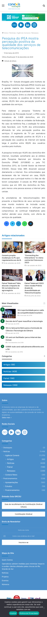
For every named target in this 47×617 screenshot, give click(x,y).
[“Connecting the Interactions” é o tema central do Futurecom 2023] (35, 247)
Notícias (12, 33)
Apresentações (11, 482)
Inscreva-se (23, 542)
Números (5, 584)
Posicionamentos (10, 478)
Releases (34, 33)
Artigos (10, 459)
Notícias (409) (10, 371)
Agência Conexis (23, 33)
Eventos (5, 581)
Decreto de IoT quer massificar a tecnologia (24, 321)
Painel (10, 467)
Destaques (7, 448)
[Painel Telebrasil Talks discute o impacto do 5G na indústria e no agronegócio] (12, 275)
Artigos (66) (9, 364)
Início (6, 33)
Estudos (8, 486)
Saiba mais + (7, 417)
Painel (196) (9, 378)
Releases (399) (10, 385)
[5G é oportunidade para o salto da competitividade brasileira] (9, 313)
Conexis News (11, 475)
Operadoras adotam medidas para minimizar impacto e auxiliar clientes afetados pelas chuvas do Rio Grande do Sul (23, 566)
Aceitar (13, 613)
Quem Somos (7, 560)
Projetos (5, 577)
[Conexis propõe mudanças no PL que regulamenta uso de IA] (12, 247)
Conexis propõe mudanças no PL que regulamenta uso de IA (11, 257)
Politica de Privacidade (29, 613)
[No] (44, 608)
